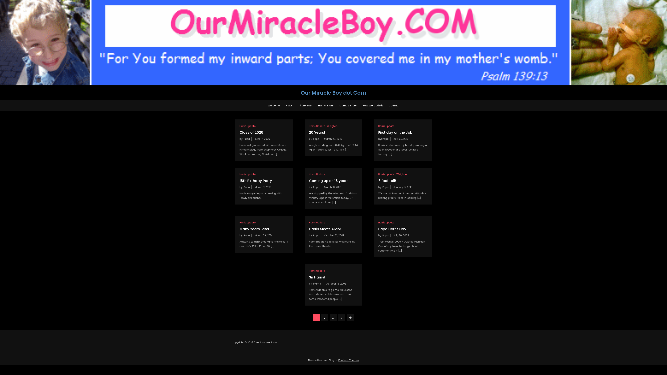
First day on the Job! (395, 132)
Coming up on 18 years (328, 180)
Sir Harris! (317, 277)
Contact (394, 105)
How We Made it (373, 105)
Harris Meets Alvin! (325, 229)
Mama (317, 283)
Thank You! (305, 105)
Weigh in (332, 126)
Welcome (274, 105)
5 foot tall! (387, 180)
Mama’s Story (348, 105)
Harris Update (248, 126)
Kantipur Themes (348, 360)
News (289, 105)
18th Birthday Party (256, 180)
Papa (247, 139)
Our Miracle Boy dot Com (333, 93)
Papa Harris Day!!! (393, 229)
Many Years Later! (255, 229)
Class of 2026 (251, 132)
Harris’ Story (326, 105)
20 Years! (317, 132)
